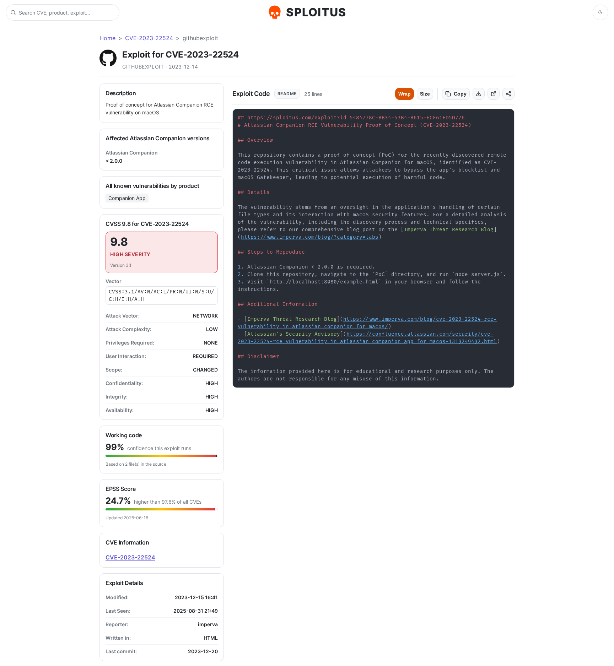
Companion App (127, 198)
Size (425, 94)
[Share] (508, 94)
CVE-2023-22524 (149, 38)
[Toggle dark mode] (600, 12)
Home (107, 38)
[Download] (479, 94)
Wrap (404, 94)
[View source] (494, 94)
